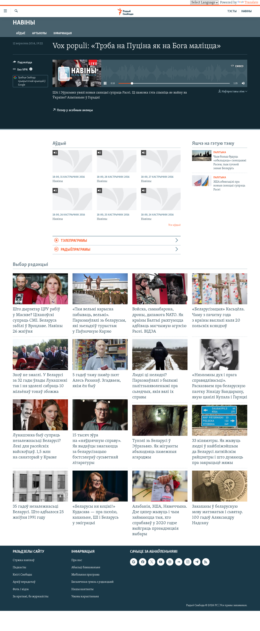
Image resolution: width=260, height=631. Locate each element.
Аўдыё (20, 33)
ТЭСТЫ (232, 11)
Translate (251, 2)
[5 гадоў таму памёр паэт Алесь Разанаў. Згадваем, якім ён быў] (100, 354)
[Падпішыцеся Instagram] (187, 562)
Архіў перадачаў (24, 582)
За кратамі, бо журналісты (30, 596)
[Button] (22, 63)
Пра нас (76, 560)
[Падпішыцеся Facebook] (142, 562)
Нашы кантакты (82, 589)
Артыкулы (39, 33)
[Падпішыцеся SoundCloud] (178, 562)
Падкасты (19, 567)
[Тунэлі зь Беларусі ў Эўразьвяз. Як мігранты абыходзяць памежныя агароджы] (159, 420)
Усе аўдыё (174, 225)
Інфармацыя (62, 33)
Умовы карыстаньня (85, 596)
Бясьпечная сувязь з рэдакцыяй (92, 582)
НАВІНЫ (246, 11)
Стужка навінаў (23, 560)
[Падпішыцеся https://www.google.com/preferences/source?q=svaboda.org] (133, 562)
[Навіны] (72, 161)
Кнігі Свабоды (22, 574)
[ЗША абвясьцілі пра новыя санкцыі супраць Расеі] (201, 180)
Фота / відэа (21, 589)
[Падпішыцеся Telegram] (196, 562)
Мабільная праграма (85, 574)
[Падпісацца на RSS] (205, 562)
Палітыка (219, 152)
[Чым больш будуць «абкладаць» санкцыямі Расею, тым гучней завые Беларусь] (201, 155)
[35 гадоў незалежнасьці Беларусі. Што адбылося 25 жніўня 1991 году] (40, 486)
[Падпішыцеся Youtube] (160, 562)
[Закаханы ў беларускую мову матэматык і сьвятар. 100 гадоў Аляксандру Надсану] (219, 486)
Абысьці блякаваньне (85, 567)
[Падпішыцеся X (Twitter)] (151, 562)
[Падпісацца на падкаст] (169, 562)
